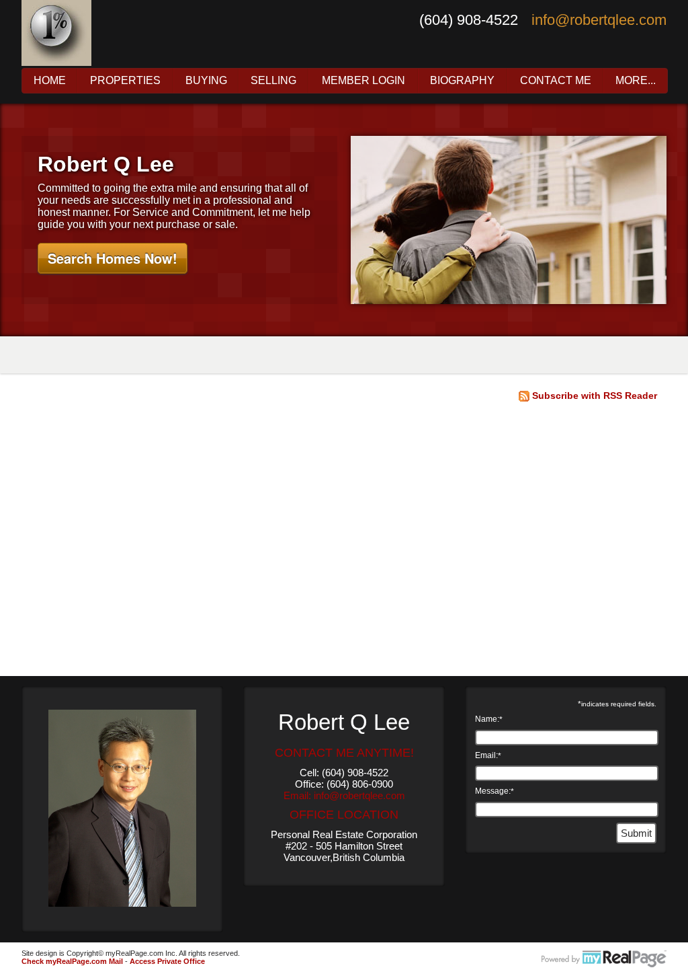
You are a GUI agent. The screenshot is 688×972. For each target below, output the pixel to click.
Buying (206, 80)
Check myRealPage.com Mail (72, 961)
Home (50, 80)
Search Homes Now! (112, 258)
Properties (125, 80)
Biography (462, 80)
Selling (273, 80)
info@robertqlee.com (598, 19)
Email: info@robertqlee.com (344, 795)
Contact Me (555, 80)
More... (635, 80)
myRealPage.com (604, 959)
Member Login (363, 80)
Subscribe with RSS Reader (593, 395)
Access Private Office (167, 961)
